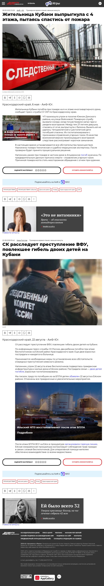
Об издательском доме (30, 533)
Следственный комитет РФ (13, 92)
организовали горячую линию (81, 444)
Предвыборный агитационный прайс (36, 539)
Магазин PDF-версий (73, 533)
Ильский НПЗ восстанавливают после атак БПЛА (51, 427)
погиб (84, 155)
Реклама (58, 533)
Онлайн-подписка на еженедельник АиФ (37, 536)
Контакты (78, 536)
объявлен (74, 376)
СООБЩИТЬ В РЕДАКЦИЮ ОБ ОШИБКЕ (67, 539)
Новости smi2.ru (10, 233)
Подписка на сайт (64, 536)
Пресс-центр (47, 533)
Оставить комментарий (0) (82, 170)
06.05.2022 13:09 (8, 10)
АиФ (4, 327)
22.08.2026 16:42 (8, 240)
